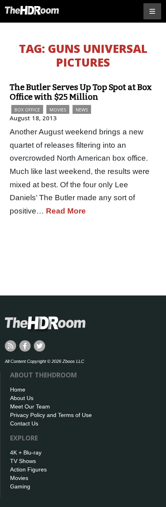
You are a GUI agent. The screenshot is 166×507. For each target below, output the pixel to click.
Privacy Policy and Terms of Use (51, 415)
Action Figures (28, 469)
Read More (66, 211)
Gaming (20, 486)
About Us (21, 398)
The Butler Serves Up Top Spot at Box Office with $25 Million (81, 92)
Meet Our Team (30, 406)
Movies (58, 110)
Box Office (27, 110)
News (82, 110)
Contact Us (24, 423)
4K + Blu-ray (26, 452)
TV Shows (23, 461)
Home (17, 389)
